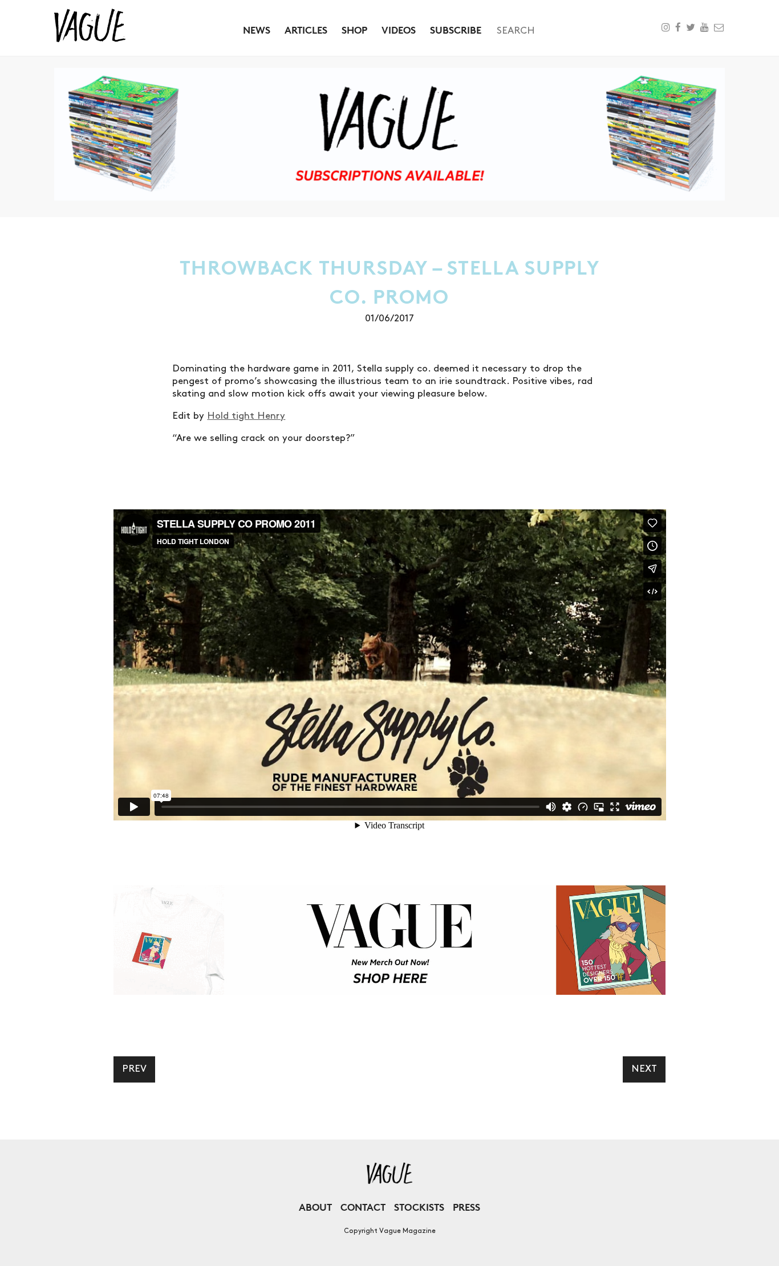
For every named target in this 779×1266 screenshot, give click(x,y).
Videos (399, 30)
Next (644, 1068)
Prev (134, 1068)
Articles (306, 30)
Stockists (419, 1207)
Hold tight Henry (246, 415)
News (256, 30)
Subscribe (455, 30)
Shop (354, 30)
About (315, 1207)
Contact (363, 1207)
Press (466, 1207)
